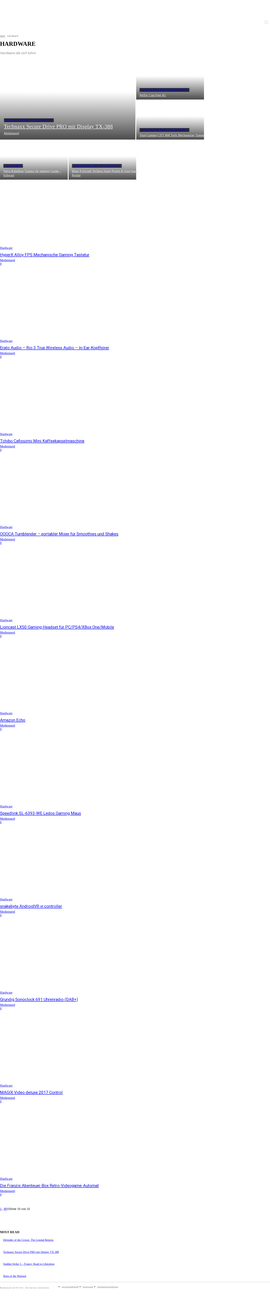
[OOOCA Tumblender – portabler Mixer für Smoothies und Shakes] (70, 494)
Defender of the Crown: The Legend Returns (28, 1240)
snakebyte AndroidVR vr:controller (31, 906)
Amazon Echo (12, 720)
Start (2, 36)
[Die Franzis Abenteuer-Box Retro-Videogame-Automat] (70, 1145)
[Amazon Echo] (70, 680)
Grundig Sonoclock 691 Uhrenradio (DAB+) (39, 999)
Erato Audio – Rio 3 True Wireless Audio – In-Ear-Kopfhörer (54, 347)
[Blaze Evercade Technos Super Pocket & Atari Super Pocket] (102, 160)
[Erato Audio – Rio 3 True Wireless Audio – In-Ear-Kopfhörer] (70, 308)
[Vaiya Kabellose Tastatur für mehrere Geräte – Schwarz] (34, 160)
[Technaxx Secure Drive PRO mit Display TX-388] (67, 100)
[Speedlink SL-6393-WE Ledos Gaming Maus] (70, 773)
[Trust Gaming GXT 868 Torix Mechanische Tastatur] (170, 120)
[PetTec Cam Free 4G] (170, 80)
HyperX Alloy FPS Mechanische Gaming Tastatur (44, 254)
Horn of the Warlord (14, 1276)
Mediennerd (7, 260)
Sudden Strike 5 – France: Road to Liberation (28, 1264)
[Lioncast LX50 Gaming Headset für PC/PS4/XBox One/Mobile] (70, 587)
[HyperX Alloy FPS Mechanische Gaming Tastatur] (70, 215)
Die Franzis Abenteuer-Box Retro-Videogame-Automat (49, 1185)
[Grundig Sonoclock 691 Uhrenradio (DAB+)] (70, 959)
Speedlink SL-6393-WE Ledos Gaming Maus (40, 813)
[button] (266, 22)
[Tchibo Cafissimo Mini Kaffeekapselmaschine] (70, 401)
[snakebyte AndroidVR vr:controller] (70, 866)
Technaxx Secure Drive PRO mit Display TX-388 (31, 1252)
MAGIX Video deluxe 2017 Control (31, 1092)
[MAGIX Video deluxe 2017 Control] (70, 1052)
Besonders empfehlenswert (28, 120)
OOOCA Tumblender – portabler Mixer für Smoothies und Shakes (59, 534)
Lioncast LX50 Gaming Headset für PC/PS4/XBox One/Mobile (57, 627)
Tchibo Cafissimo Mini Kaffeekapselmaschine (42, 441)
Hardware (13, 166)
